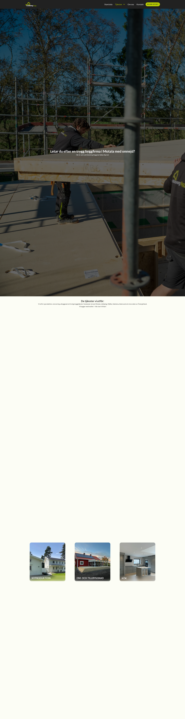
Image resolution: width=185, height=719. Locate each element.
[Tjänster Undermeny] (124, 4)
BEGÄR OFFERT (153, 4)
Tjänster (118, 4)
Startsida (108, 4)
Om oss (131, 4)
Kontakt (140, 4)
